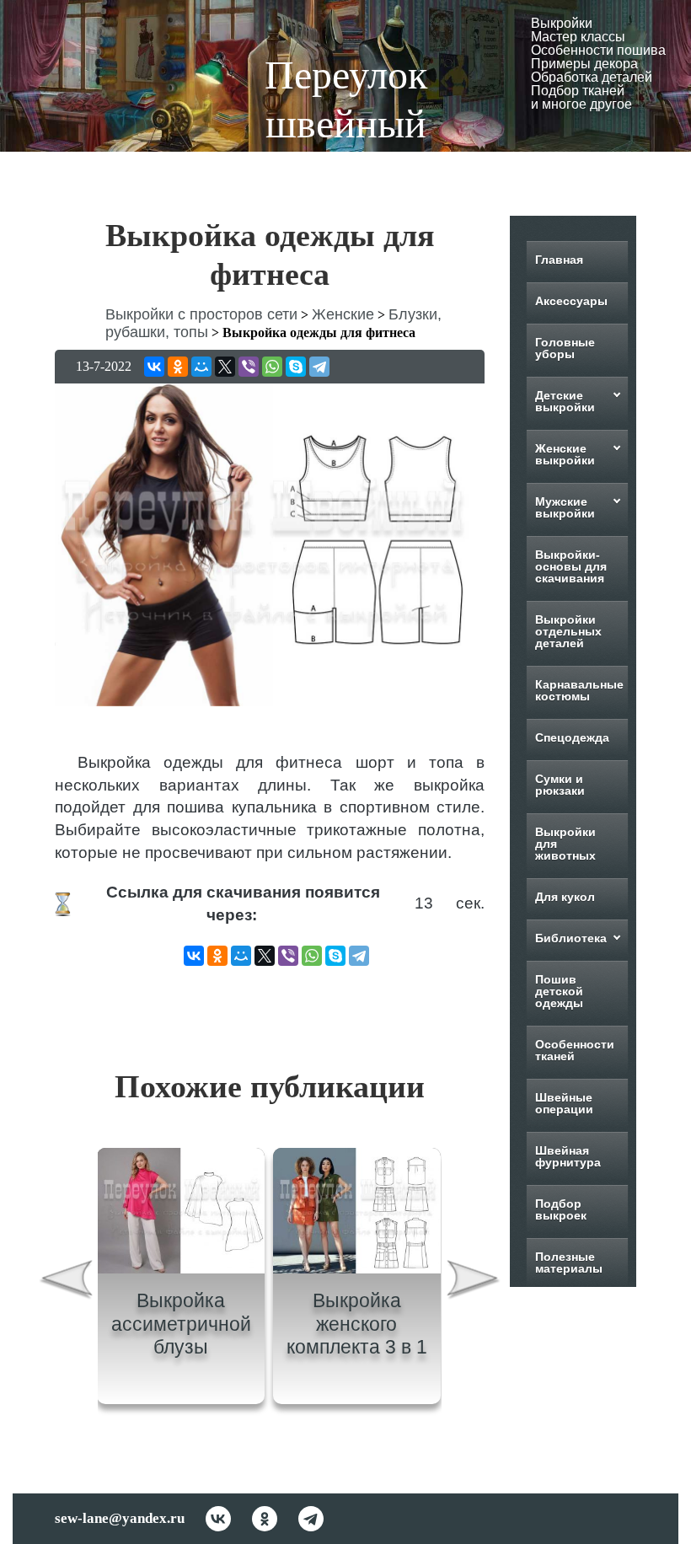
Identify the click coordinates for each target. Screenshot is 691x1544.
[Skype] (296, 367)
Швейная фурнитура (568, 1156)
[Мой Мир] (201, 367)
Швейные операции (564, 1103)
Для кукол (565, 896)
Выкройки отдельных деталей (568, 631)
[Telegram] (319, 367)
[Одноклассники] (178, 367)
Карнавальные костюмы (579, 690)
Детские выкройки (565, 401)
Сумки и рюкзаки (560, 784)
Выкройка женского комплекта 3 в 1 (357, 1323)
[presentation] (66, 1282)
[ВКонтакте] (154, 367)
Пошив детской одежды (559, 991)
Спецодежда (572, 737)
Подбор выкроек (561, 1209)
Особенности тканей (574, 1050)
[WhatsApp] (272, 367)
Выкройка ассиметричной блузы (181, 1323)
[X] (225, 367)
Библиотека (571, 938)
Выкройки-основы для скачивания (571, 566)
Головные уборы (565, 348)
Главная (559, 259)
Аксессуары (571, 301)
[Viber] (248, 367)
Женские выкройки (565, 454)
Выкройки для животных (565, 843)
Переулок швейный (346, 99)
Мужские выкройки (565, 507)
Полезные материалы (569, 1262)
